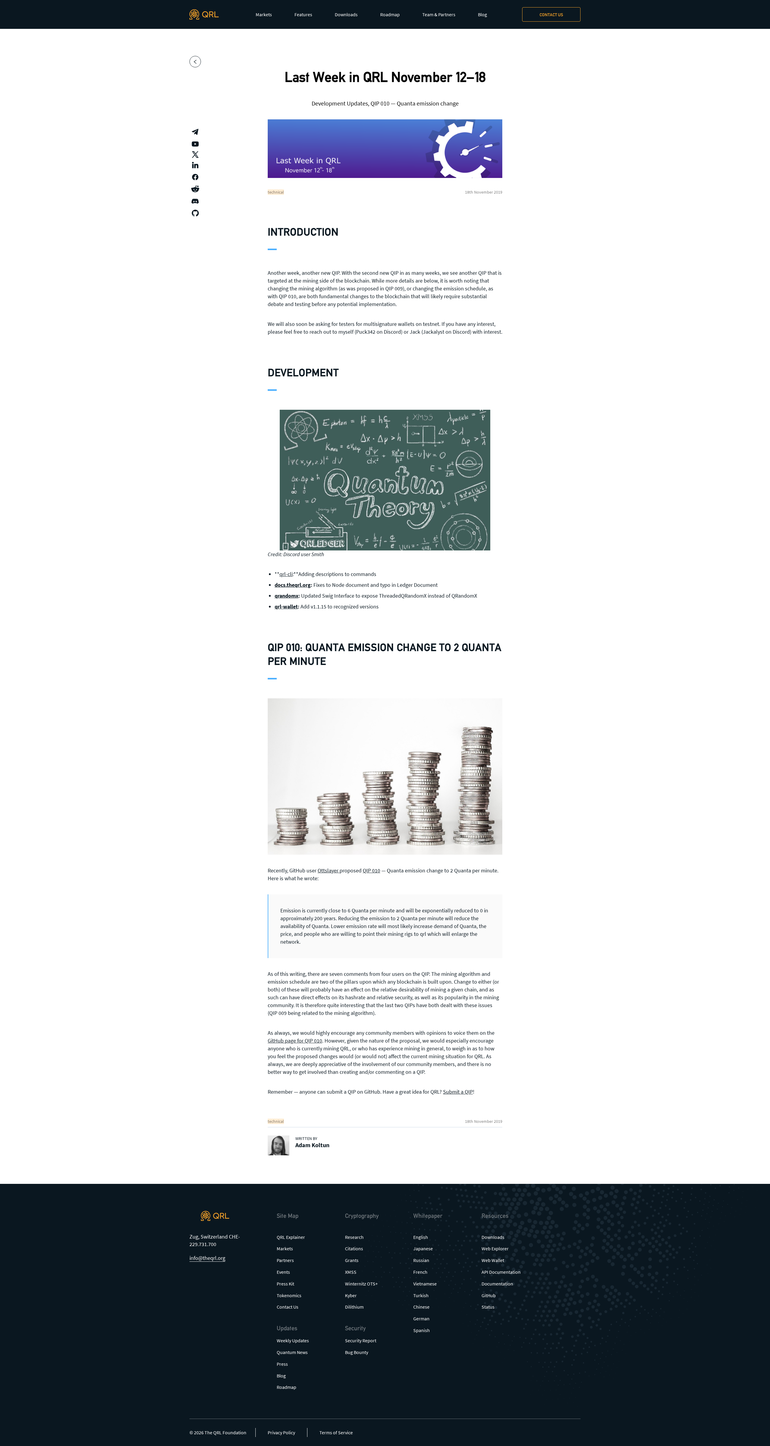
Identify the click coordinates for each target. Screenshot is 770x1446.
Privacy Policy (281, 1432)
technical (276, 192)
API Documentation (501, 1272)
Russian (421, 1260)
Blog (482, 14)
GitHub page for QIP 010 (295, 1040)
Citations (354, 1248)
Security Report (360, 1340)
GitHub (489, 1295)
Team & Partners (438, 14)
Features (303, 14)
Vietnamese (425, 1284)
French (420, 1272)
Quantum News (292, 1352)
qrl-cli (286, 574)
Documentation (497, 1284)
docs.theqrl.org (293, 584)
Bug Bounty (356, 1352)
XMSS (350, 1272)
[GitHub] (195, 213)
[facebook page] (195, 177)
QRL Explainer (291, 1237)
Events (283, 1272)
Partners (285, 1260)
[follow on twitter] (195, 154)
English (420, 1237)
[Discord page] (195, 201)
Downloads (346, 14)
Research (354, 1237)
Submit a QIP (458, 1091)
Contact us (551, 14)
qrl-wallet (286, 606)
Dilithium (354, 1307)
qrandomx (286, 595)
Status (488, 1307)
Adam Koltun (312, 1145)
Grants (352, 1260)
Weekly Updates (293, 1340)
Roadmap (390, 14)
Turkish (421, 1295)
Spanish (421, 1330)
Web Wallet (493, 1260)
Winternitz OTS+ (361, 1284)
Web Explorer (495, 1248)
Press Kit (285, 1284)
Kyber (351, 1295)
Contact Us (287, 1307)
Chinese (421, 1307)
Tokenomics (289, 1295)
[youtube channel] (195, 144)
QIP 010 (371, 870)
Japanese (423, 1248)
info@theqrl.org (207, 1258)
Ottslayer (329, 870)
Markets (264, 14)
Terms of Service (336, 1432)
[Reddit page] (195, 189)
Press (282, 1364)
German (421, 1319)
